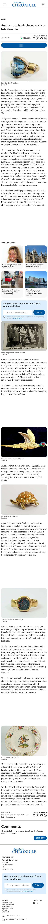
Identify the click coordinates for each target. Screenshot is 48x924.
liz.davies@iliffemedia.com (16, 919)
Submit (39, 312)
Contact (5, 862)
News (3, 20)
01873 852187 (14, 916)
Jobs (3, 867)
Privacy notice (18, 318)
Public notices (7, 869)
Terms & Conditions (9, 860)
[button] (4, 4)
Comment (40, 838)
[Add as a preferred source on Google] (25, 37)
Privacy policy (7, 865)
